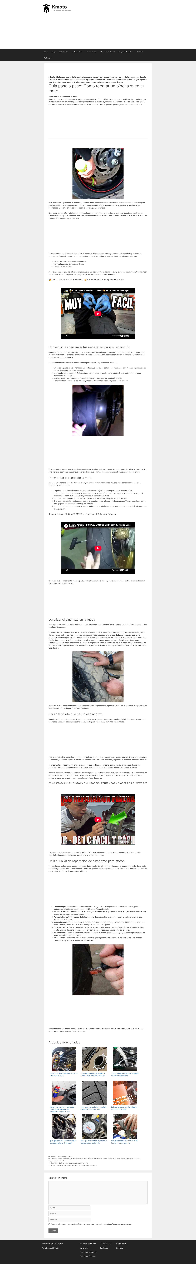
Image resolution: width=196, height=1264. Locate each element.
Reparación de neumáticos (57, 1161)
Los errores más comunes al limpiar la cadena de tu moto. (63, 1074)
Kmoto (59, 7)
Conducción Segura (108, 52)
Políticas (47, 58)
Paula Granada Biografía (50, 1248)
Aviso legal (84, 1248)
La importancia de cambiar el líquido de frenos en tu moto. (124, 1108)
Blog (53, 52)
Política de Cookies (87, 1256)
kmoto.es (119, 1248)
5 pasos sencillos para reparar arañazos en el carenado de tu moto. (74, 1165)
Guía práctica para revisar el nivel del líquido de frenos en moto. (124, 1142)
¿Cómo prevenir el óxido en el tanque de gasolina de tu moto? (124, 1074)
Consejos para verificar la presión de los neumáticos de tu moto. (94, 1142)
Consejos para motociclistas (60, 1158)
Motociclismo (77, 52)
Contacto (139, 52)
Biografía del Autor (125, 52)
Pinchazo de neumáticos (116, 1158)
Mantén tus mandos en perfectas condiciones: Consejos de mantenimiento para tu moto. (62, 1109)
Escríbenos (104, 1248)
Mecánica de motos (100, 1158)
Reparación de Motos (133, 1158)
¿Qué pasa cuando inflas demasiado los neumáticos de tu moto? (93, 1108)
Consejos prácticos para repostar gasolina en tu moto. (69, 1163)
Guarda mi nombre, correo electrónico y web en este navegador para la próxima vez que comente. (91, 1224)
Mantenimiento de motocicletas (61, 1156)
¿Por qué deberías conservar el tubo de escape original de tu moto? (63, 1142)
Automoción (63, 52)
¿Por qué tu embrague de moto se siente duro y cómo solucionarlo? (93, 1074)
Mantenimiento (91, 52)
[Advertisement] (98, 32)
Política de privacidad (88, 1252)
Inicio (46, 52)
